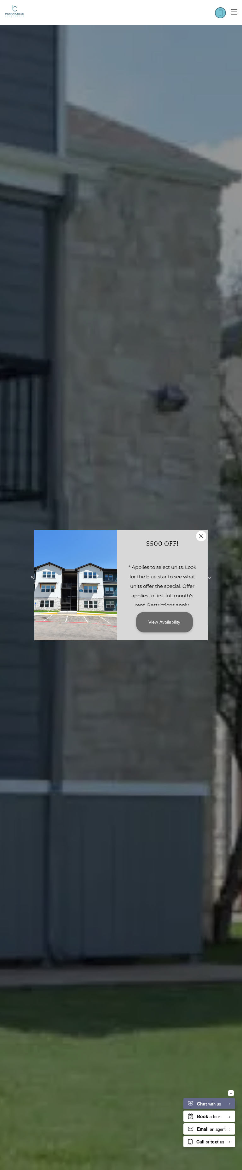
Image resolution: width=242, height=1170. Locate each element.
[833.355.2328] (220, 12)
